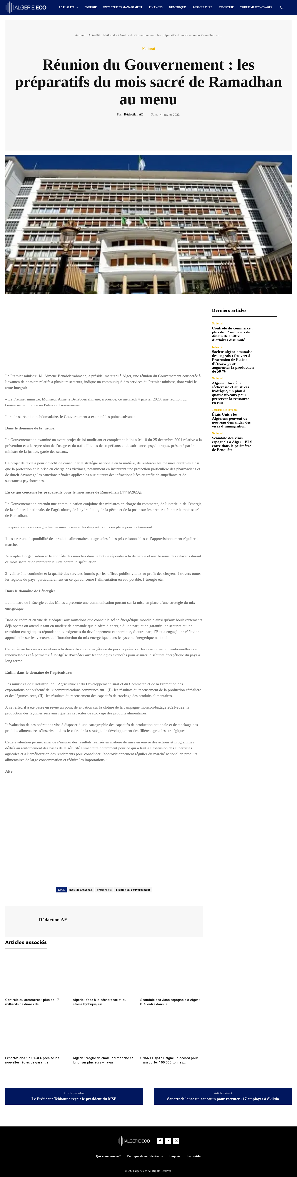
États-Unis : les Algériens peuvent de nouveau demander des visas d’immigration (231, 420)
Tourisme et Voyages (224, 409)
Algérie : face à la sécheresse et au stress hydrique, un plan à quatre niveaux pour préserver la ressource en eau (230, 393)
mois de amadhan (81, 889)
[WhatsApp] (163, 131)
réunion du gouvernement (133, 889)
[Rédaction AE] (21, 921)
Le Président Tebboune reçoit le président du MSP (74, 1099)
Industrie (217, 347)
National (109, 35)
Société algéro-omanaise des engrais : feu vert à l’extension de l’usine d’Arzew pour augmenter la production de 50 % (233, 361)
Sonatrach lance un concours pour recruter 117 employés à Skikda (223, 1099)
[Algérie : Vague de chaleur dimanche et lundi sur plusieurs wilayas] (104, 1032)
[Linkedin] (168, 1141)
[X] (143, 131)
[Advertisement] (104, 337)
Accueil (80, 35)
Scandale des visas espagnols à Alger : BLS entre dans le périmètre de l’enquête (232, 444)
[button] (282, 7)
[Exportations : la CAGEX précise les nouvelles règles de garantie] (36, 1032)
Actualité (94, 35)
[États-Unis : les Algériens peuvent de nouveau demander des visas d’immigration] (267, 418)
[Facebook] (133, 131)
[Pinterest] (153, 131)
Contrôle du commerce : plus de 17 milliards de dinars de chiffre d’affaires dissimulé (232, 334)
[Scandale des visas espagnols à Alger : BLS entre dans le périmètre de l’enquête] (171, 974)
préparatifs (104, 889)
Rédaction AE (133, 114)
